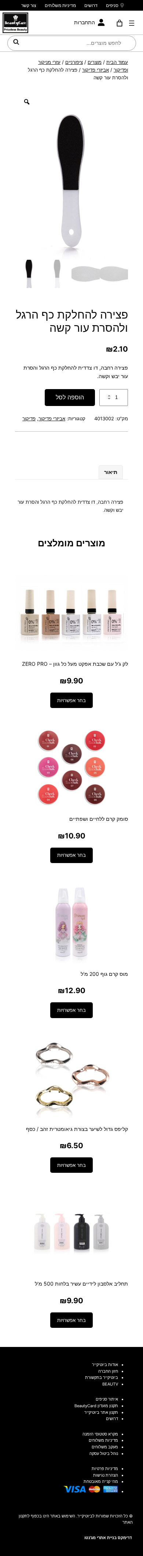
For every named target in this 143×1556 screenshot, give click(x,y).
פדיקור (29, 418)
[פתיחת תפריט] (131, 23)
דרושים (91, 5)
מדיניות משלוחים (60, 5)
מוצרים (95, 62)
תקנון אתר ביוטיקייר (101, 1412)
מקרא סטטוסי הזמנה (100, 1434)
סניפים (112, 5)
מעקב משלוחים (105, 1446)
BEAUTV (110, 1384)
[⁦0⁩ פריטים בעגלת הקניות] (119, 23)
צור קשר (28, 5)
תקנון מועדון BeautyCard (96, 1405)
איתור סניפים (107, 1399)
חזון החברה (108, 1371)
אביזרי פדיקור (95, 70)
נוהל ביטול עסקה (103, 1453)
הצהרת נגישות (105, 1475)
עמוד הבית (117, 62)
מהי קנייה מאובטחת (101, 1481)
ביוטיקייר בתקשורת (101, 1377)
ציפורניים (74, 62)
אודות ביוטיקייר (105, 1364)
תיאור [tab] (110, 472)
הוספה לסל (70, 397)
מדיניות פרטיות (105, 1468)
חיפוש (16, 41)
